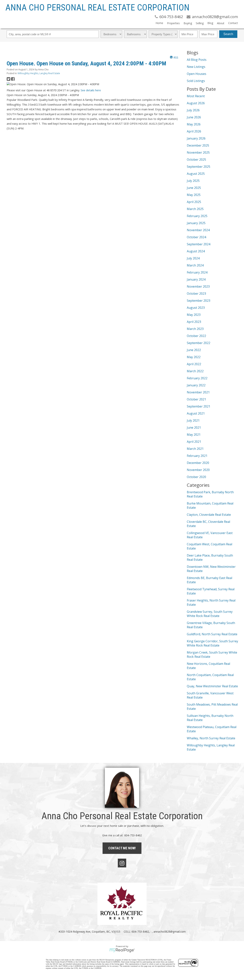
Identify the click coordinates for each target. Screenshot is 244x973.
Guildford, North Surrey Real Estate (212, 634)
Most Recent (196, 96)
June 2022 (194, 350)
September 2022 (198, 343)
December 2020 (198, 463)
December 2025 (198, 145)
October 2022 (196, 336)
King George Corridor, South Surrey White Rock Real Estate (212, 643)
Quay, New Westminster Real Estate (212, 686)
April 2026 (194, 131)
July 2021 (193, 420)
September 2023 (198, 300)
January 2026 (196, 138)
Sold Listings (196, 81)
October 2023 (196, 293)
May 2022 (194, 357)
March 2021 (195, 449)
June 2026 (194, 117)
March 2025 (195, 209)
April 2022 (194, 364)
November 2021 (198, 392)
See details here (91, 90)
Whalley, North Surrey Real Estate (211, 738)
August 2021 (196, 413)
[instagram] (122, 863)
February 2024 (197, 272)
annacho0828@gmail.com (169, 931)
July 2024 (193, 258)
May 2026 (194, 124)
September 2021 (198, 406)
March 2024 (195, 265)
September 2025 (198, 166)
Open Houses (196, 74)
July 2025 (193, 181)
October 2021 (196, 399)
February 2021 (197, 456)
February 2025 (197, 216)
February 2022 (197, 378)
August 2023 (196, 308)
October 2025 (196, 159)
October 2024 (196, 237)
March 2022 (195, 371)
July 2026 (193, 110)
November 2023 (198, 286)
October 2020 (196, 477)
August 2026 (196, 103)
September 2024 (198, 244)
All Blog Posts (196, 60)
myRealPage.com (122, 950)
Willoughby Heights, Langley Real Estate (39, 73)
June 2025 (194, 188)
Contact (233, 23)
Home (159, 23)
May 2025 (194, 195)
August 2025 (196, 174)
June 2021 (194, 427)
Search (228, 34)
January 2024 (196, 279)
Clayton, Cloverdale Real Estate (209, 515)
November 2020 (198, 470)
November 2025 (198, 152)
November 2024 (198, 230)
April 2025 (194, 202)
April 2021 (194, 442)
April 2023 (194, 322)
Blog (210, 23)
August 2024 (196, 251)
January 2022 (196, 385)
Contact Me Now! (122, 848)
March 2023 (195, 329)
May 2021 (194, 434)
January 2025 (196, 223)
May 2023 (194, 315)
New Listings (196, 67)
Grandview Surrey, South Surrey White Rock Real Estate (210, 614)
